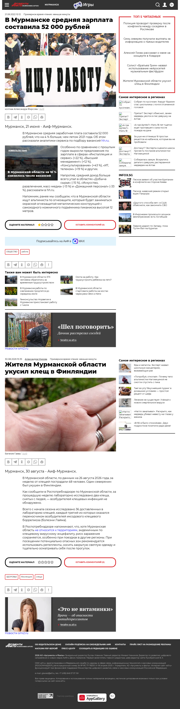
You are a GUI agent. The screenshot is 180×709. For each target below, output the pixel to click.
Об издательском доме (48, 644)
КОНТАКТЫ (120, 644)
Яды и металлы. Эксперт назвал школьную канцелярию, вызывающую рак (151, 368)
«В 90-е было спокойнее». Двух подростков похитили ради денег (152, 424)
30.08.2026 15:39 (13, 359)
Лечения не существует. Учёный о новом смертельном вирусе (152, 401)
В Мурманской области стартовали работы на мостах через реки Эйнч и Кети (92, 291)
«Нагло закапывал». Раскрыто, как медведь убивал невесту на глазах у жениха (153, 414)
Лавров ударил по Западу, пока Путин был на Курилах (150, 227)
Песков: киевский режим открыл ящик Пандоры (151, 192)
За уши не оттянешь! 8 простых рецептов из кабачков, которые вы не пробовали (154, 139)
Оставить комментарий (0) (90, 225)
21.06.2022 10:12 (13, 14)
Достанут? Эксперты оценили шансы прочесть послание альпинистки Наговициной (154, 151)
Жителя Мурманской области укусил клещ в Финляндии (147, 82)
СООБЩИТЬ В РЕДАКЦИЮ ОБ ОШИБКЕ (98, 648)
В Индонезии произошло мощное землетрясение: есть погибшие (151, 215)
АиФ (41, 109)
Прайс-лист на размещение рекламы (150, 644)
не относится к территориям (56, 530)
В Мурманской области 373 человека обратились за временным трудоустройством (37, 280)
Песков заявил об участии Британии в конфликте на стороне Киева (153, 180)
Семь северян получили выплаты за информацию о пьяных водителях (147, 40)
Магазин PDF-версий (46, 648)
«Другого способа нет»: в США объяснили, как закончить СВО (150, 204)
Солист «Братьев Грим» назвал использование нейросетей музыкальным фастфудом (147, 68)
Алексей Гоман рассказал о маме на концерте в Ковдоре (147, 54)
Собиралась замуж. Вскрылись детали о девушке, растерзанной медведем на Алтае (152, 162)
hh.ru (105, 140)
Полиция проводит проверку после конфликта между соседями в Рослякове (147, 26)
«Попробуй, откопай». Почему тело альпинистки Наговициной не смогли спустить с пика (153, 379)
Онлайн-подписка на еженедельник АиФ (88, 644)
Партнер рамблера (65, 696)
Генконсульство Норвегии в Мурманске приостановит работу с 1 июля (38, 302)
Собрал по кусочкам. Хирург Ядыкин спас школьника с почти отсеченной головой (154, 104)
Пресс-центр (68, 648)
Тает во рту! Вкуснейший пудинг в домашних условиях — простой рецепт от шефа (152, 391)
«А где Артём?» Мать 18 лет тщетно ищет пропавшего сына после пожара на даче (153, 128)
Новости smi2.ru (16, 348)
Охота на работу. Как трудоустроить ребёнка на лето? (94, 278)
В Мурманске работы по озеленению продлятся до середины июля (34, 291)
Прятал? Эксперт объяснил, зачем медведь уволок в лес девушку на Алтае (152, 116)
